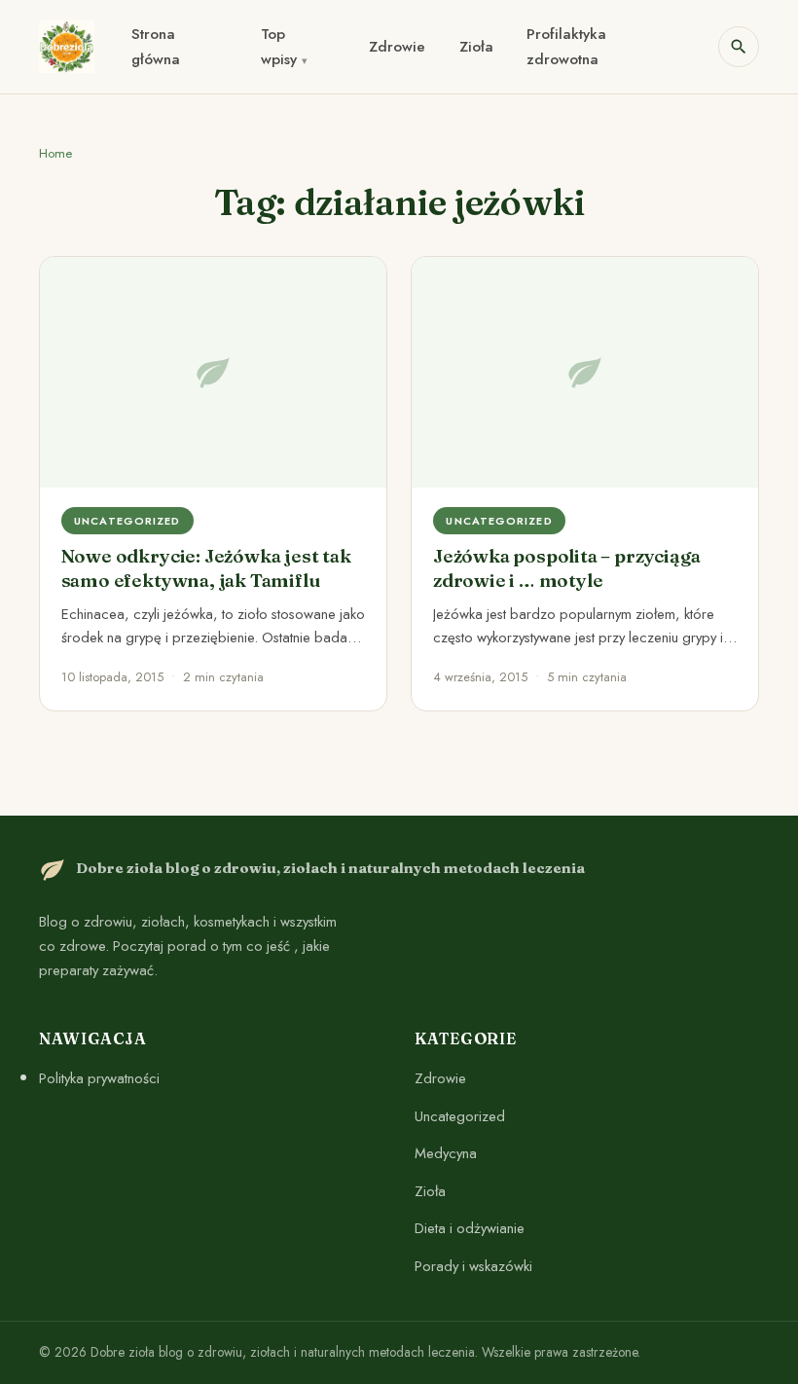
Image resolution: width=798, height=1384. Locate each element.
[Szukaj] (738, 46)
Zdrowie (397, 46)
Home (55, 153)
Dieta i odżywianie (470, 1228)
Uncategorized (460, 1115)
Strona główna (155, 47)
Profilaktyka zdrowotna (566, 47)
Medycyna (446, 1153)
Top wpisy (279, 47)
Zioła (476, 46)
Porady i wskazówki (473, 1266)
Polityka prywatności (99, 1078)
